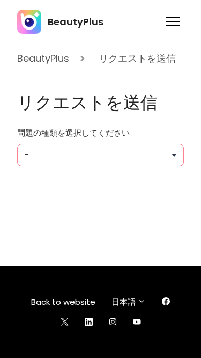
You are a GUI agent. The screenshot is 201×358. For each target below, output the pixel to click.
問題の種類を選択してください (73, 132)
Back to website (63, 302)
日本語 (124, 302)
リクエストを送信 (137, 58)
